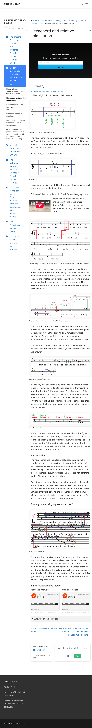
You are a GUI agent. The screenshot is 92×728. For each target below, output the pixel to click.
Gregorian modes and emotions (14, 115)
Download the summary (40, 92)
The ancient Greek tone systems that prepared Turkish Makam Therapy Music (15, 50)
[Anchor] (46, 86)
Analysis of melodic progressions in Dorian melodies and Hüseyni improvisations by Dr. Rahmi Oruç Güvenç (15, 134)
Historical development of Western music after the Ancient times (15, 91)
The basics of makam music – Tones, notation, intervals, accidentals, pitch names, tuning (15, 202)
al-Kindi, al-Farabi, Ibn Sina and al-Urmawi (15, 150)
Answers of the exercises (46, 619)
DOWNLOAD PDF (57, 92)
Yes (78, 656)
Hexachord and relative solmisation (16, 99)
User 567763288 (35, 612)
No (68, 656)
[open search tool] (82, 4)
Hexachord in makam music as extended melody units (14, 107)
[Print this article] (90, 30)
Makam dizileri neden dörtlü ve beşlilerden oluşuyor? (14, 703)
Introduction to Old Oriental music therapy (15, 242)
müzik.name (12, 4)
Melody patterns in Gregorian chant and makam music (15, 76)
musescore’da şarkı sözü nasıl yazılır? (15, 694)
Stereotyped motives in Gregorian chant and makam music (15, 122)
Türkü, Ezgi (9, 687)
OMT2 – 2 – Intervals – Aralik (47, 612)
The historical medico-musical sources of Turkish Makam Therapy (15, 171)
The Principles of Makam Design (15, 227)
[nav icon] (86, 4)
